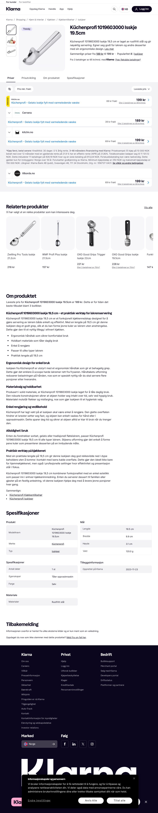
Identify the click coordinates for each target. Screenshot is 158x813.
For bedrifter (25, 2)
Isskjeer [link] (82, 20)
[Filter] (9, 89)
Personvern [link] (27, 680)
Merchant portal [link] (108, 666)
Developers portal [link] (109, 675)
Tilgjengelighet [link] (28, 704)
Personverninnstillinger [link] (72, 689)
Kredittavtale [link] (67, 685)
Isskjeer (138, 53)
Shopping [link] (20, 20)
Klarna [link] (9, 20)
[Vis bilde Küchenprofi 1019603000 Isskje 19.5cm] (11, 30)
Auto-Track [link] (26, 708)
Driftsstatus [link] (106, 680)
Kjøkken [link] (51, 20)
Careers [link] (25, 666)
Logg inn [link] (65, 666)
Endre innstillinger (39, 800)
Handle (52, 9)
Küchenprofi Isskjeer (21, 498)
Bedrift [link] (106, 655)
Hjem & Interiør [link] (36, 20)
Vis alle (148, 207)
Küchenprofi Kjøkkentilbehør (26, 494)
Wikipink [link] (25, 694)
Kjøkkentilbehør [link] (66, 20)
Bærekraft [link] (26, 689)
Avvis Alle (91, 800)
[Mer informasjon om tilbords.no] (9, 173)
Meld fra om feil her (76, 637)
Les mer (109, 48)
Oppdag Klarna (37, 9)
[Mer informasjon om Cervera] (9, 113)
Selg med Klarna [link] (109, 671)
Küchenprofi (58, 544)
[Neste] (147, 242)
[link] (65, 744)
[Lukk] (134, 778)
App (62, 9)
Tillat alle (119, 800)
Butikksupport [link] (108, 661)
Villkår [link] (24, 671)
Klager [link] (64, 680)
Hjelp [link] (63, 661)
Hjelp (70, 9)
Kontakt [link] (25, 713)
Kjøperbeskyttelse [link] (70, 675)
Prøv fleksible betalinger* (128, 59)
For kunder (11, 2)
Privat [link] (66, 655)
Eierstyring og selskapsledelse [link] (36, 723)
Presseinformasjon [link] (30, 675)
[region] (80, 791)
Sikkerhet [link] (26, 685)
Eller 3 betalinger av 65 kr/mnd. (131, 123)
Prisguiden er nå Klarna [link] (32, 699)
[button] (125, 9)
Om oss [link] (25, 661)
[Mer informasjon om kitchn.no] (9, 132)
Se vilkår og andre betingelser (128, 163)
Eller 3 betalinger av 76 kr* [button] (88, 267)
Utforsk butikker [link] (69, 671)
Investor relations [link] (30, 727)
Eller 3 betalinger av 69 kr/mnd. (132, 103)
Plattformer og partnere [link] (112, 685)
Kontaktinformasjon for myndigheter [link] (39, 718)
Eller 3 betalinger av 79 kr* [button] (123, 267)
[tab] (10, 78)
